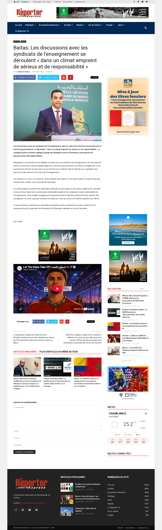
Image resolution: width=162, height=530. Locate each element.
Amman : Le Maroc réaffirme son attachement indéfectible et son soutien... (135, 338)
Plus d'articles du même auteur (58, 351)
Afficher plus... (127, 360)
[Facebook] (134, 1)
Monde (80, 25)
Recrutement (67, 2)
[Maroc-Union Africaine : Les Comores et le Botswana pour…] (66, 499)
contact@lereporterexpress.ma (33, 503)
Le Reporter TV (22, 31)
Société (67, 25)
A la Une (16, 41)
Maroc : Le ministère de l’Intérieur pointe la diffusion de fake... (135, 350)
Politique (29, 25)
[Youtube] (147, 1)
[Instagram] (138, 1)
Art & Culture (94, 25)
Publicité (58, 2)
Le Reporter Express (23, 71)
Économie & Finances (48, 25)
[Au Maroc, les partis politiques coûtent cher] (66, 487)
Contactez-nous (80, 2)
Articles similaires (25, 351)
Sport (120, 25)
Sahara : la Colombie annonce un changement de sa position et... (134, 326)
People (109, 25)
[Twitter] (142, 1)
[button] (146, 28)
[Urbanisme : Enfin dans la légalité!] (66, 511)
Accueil (18, 25)
